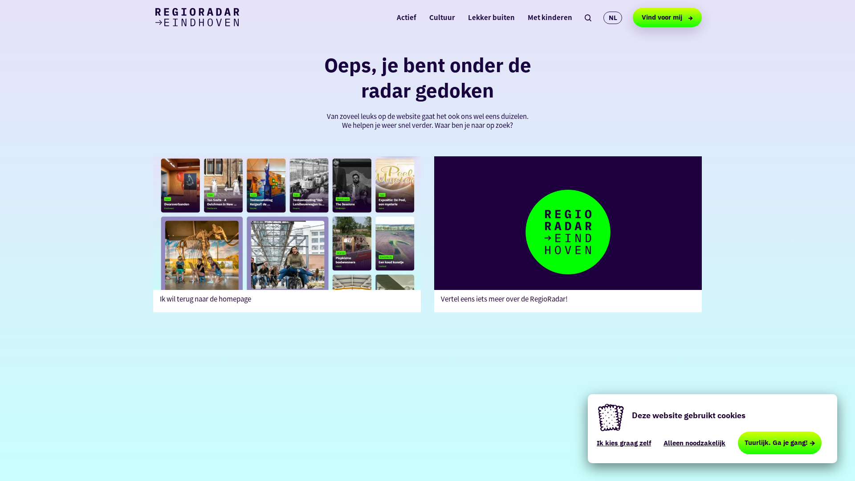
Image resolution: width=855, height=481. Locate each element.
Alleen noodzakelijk (694, 443)
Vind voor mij (663, 17)
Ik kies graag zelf (624, 443)
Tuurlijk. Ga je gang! (776, 442)
